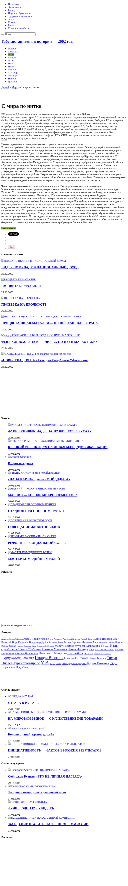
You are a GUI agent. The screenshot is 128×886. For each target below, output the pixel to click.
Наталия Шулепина (104, 649)
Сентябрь (13, 72)
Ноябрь (12, 78)
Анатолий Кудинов (71, 639)
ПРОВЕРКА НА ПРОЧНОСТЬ (24, 304)
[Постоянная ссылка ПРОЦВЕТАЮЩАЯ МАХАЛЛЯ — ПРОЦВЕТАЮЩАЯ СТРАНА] (41, 316)
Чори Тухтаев (55, 663)
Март (11, 54)
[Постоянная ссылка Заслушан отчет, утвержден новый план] (32, 786)
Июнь (11, 63)
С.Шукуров (81, 658)
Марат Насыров (64, 645)
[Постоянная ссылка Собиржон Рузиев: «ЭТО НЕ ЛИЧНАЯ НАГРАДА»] (39, 770)
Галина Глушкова (73, 642)
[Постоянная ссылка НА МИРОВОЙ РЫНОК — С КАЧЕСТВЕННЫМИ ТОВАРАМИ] (47, 712)
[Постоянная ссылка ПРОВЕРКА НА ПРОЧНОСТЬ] (20, 298)
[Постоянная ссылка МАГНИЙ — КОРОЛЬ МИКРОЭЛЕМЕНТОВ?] (36, 488)
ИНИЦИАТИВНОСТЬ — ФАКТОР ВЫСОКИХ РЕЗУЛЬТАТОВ (55, 750)
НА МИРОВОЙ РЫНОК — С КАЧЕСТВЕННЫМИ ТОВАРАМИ (55, 718)
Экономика (14, 7)
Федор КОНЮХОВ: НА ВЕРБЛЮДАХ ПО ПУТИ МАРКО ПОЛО (49, 341)
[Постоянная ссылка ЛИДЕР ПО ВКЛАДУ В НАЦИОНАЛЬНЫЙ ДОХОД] (33, 260)
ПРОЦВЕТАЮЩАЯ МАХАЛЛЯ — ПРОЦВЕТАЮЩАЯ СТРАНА (49, 323)
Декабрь (12, 81)
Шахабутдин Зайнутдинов (74, 663)
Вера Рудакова (20, 642)
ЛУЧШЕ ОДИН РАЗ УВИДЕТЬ (31, 808)
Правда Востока (49, 657)
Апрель (12, 57)
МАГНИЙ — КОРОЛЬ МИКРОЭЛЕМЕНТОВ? (42, 495)
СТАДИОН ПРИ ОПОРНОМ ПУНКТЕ (36, 511)
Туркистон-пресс (26, 663)
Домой (5, 87)
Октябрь (13, 75)
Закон (11, 19)
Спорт (11, 22)
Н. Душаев (105, 646)
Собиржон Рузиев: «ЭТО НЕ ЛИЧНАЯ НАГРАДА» (45, 776)
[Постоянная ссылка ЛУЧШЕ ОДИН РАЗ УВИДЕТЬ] (27, 801)
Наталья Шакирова (53, 653)
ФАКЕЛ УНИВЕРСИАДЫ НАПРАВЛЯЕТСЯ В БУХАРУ (50, 431)
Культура (13, 10)
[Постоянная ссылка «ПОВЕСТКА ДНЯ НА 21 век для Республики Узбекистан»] (37, 353)
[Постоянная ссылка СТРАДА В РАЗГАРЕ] (21, 696)
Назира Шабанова (30, 649)
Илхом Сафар (8, 646)
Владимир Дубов (38, 642)
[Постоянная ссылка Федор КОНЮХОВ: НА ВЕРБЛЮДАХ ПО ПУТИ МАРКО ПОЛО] (40, 335)
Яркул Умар (22, 667)
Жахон (119, 642)
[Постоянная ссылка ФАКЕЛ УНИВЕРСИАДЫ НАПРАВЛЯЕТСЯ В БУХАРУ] (42, 424)
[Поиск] (2, 34)
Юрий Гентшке (98, 663)
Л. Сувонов (49, 646)
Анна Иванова (103, 638)
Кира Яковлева (38, 646)
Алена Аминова (55, 639)
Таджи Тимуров (97, 658)
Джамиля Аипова (91, 642)
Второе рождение (20, 463)
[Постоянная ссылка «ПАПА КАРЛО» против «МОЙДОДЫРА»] (34, 472)
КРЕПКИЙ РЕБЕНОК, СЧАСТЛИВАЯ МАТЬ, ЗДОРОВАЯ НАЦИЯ (58, 447)
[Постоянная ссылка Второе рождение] (19, 456)
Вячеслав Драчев (56, 642)
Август (12, 69)
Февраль (13, 51)
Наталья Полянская (26, 653)
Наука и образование (20, 13)
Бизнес (12, 25)
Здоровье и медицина (20, 16)
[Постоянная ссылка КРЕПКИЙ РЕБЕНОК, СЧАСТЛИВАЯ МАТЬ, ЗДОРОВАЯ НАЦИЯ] (49, 440)
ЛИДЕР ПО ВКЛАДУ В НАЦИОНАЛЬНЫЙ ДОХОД (39, 267)
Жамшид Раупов (108, 642)
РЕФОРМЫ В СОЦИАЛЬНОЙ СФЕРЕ (37, 543)
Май (10, 60)
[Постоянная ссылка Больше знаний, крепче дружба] (27, 728)
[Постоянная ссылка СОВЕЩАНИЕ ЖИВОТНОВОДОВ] (30, 520)
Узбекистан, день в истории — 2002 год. (37, 41)
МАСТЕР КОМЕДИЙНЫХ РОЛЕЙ (34, 559)
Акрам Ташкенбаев (35, 638)
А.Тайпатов (18, 639)
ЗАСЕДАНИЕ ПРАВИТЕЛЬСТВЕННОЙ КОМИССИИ (48, 824)
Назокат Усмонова (54, 649)
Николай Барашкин (80, 653)
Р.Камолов (69, 658)
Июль (11, 66)
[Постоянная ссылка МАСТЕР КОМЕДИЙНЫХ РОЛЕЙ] (30, 552)
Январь (12, 48)
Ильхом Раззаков (24, 646)
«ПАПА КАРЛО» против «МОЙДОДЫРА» (39, 479)
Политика (13, 4)
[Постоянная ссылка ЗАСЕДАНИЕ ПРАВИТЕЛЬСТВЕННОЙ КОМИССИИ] (41, 817)
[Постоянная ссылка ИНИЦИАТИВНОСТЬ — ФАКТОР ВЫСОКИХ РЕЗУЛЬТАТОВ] (46, 743)
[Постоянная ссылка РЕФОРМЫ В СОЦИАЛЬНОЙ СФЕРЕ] (32, 536)
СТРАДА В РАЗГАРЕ (23, 702)
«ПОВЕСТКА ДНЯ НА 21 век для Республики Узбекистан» (44, 360)
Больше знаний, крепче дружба (31, 734)
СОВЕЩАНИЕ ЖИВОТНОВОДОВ (34, 527)
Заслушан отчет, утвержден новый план (37, 792)
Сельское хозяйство (19, 28)
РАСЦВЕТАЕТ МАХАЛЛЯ (21, 286)
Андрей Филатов (87, 639)
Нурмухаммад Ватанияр (17, 658)
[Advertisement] (40, 94)
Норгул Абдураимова (102, 654)
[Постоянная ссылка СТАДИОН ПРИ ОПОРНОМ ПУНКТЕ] (32, 504)
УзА (45, 662)
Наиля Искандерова (81, 649)
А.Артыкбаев (7, 639)
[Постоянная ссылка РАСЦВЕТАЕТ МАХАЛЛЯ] (18, 279)
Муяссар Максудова (87, 645)
